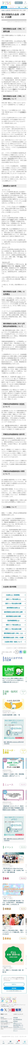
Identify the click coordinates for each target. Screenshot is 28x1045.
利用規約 (15, 1021)
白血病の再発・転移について (13, 642)
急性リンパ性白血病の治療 (13, 603)
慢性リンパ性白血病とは (13, 625)
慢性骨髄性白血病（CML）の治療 (13, 637)
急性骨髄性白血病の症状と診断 (13, 612)
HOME (3, 10)
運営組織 (15, 1017)
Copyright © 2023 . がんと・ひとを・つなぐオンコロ (14, 1036)
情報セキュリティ (17, 1023)
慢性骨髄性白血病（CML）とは (13, 633)
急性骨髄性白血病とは (13, 608)
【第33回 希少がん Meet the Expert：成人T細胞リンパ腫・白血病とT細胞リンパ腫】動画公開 (13, 870)
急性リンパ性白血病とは (13, 599)
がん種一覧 (8, 10)
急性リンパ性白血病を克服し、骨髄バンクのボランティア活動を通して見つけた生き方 (13, 932)
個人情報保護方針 (17, 1019)
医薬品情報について (18, 1027)
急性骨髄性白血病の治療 (13, 616)
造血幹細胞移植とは (13, 620)
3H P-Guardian (4, 1026)
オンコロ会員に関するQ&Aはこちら (14, 990)
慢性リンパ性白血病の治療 (13, 629)
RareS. (2, 1017)
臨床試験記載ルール (18, 1025)
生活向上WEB (4, 1021)
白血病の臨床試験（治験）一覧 (11, 715)
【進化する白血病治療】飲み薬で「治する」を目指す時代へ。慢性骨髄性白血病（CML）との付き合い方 (13, 902)
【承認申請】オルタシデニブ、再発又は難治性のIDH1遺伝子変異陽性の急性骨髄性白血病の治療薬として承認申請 (13, 808)
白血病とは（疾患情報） (13, 595)
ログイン (14, 984)
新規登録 (14, 988)
